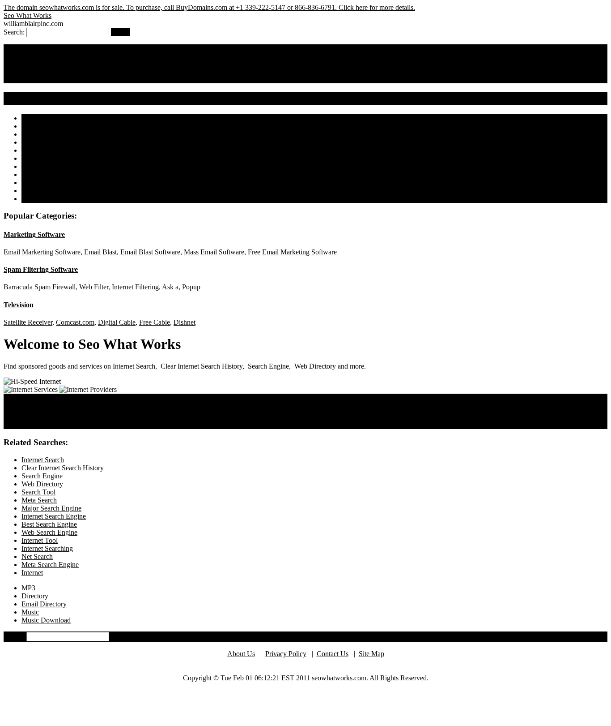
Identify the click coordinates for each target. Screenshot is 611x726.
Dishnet (184, 322)
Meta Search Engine (50, 564)
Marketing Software (34, 234)
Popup (191, 287)
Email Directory (44, 604)
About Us (241, 653)
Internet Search (25, 78)
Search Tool (242, 78)
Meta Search (39, 158)
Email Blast (100, 252)
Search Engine (156, 78)
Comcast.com (75, 322)
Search (120, 32)
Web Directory (201, 78)
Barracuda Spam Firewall (40, 287)
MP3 (28, 588)
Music (30, 612)
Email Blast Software (150, 252)
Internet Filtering (135, 287)
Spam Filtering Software (41, 269)
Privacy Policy (285, 653)
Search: (14, 636)
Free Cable (154, 322)
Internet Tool (39, 198)
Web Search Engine (49, 190)
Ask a (170, 287)
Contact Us (332, 653)
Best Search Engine (49, 182)
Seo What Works (27, 15)
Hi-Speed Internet (29, 424)
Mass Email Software (214, 252)
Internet (32, 572)
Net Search (37, 556)
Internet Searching (47, 548)
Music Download (46, 620)
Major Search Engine (51, 166)
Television (19, 305)
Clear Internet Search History (91, 78)
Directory (34, 596)
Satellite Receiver (28, 322)
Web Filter (93, 287)
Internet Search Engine (53, 174)
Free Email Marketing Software (292, 252)
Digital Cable (117, 322)
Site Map (371, 653)
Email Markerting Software (42, 252)
